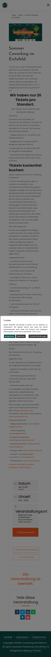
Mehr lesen (36, 332)
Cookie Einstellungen (38, 336)
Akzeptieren (9, 336)
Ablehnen (21, 336)
